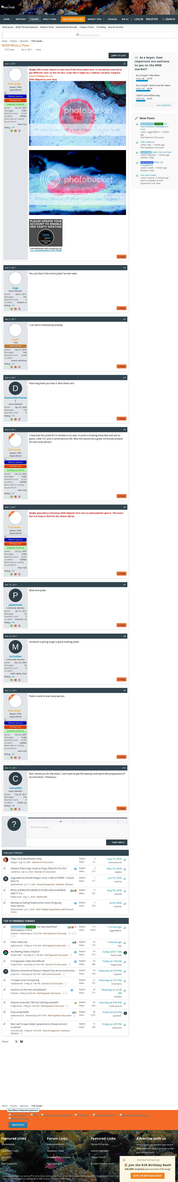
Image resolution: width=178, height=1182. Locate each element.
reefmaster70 (115, 1006)
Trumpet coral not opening (25, 980)
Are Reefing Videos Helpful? (25, 951)
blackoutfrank (17, 884)
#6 (124, 507)
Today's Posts (87, 27)
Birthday (21, 19)
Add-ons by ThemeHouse (14, 1178)
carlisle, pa (22, 802)
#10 (124, 768)
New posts (8, 27)
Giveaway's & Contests (58, 1157)
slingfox (118, 872)
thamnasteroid (115, 862)
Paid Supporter (9, 1163)
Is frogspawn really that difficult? (28, 961)
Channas (118, 906)
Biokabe (118, 996)
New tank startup (148, 175)
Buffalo (23, 116)
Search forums (115, 27)
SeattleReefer (17, 983)
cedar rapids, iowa (18, 673)
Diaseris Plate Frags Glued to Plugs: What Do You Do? (38, 868)
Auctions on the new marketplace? (28, 989)
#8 (124, 636)
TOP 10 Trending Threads (19, 920)
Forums (34, 19)
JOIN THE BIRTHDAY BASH (148, 1175)
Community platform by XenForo (29, 1176)
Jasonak (118, 894)
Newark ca (22, 302)
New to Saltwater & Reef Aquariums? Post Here (151, 182)
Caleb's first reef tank (156, 152)
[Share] (121, 64)
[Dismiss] (173, 34)
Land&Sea (15, 871)
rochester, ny (21, 619)
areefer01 (117, 1015)
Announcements (55, 1144)
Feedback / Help (55, 1150)
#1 (124, 63)
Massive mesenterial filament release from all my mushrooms (43, 970)
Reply (122, 256)
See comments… (164, 105)
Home (7, 19)
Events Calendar (99, 1150)
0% (13, 127)
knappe (14, 862)
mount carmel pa (19, 360)
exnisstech (117, 1027)
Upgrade (112, 19)
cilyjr (120, 945)
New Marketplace (73, 19)
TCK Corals (9, 49)
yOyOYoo (15, 974)
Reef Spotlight (54, 1163)
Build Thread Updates (27, 27)
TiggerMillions (115, 930)
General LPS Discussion (42, 862)
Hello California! (19, 942)
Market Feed (95, 19)
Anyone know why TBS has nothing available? (34, 1002)
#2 (124, 267)
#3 (124, 319)
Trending (101, 27)
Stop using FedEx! (20, 1012)
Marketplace (7, 1144)
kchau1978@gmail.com (41, 76)
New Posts (147, 118)
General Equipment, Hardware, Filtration (55, 884)
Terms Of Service (100, 1144)
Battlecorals (16, 896)
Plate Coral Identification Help (26, 858)
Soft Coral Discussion (51, 974)
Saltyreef (118, 974)
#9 (124, 690)
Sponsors (6, 1157)
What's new (49, 19)
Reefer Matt (16, 955)
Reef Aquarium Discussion (55, 933)
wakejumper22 (17, 1015)
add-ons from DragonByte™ (96, 1176)
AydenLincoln (17, 945)
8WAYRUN (65, 1178)
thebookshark (17, 909)
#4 (124, 377)
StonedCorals (17, 1030)
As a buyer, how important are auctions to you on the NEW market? (152, 63)
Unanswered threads (66, 27)
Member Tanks (147, 157)
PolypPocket (16, 964)
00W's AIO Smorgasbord (151, 163)
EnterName (116, 983)
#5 (124, 429)
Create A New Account (102, 1163)
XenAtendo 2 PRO (35, 1178)
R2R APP (126, 19)
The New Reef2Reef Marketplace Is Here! (154, 127)
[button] (12, 19)
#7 (124, 584)
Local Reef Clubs (9, 1150)
